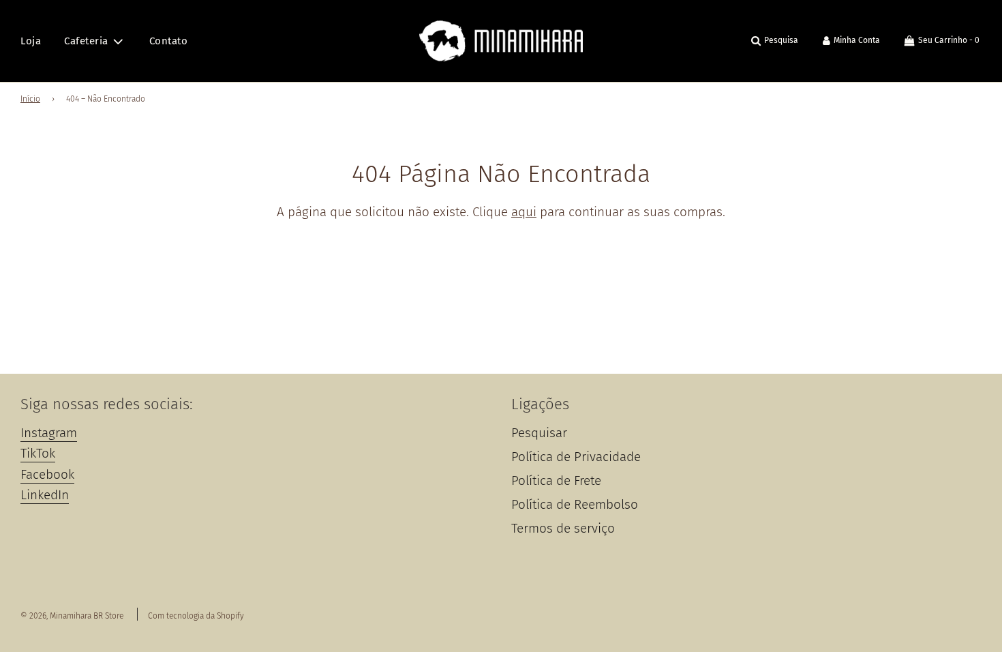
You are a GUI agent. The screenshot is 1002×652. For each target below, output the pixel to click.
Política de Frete (556, 480)
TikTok (37, 453)
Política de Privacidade (576, 456)
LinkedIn (44, 495)
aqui (523, 212)
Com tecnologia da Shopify (196, 616)
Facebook (47, 474)
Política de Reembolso (574, 504)
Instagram (48, 433)
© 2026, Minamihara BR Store (71, 616)
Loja (30, 41)
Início (30, 99)
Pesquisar (539, 433)
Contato (168, 41)
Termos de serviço (563, 528)
